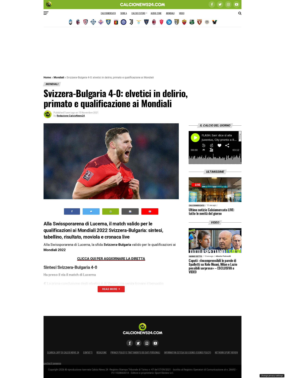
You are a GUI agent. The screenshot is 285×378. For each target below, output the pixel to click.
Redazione (101, 352)
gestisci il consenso (52, 363)
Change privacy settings (272, 376)
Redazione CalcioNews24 (71, 115)
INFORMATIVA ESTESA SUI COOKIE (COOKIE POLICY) (187, 352)
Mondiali (170, 13)
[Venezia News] (214, 22)
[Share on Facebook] (72, 211)
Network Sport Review (226, 352)
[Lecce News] (146, 22)
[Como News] (93, 22)
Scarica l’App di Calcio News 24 (63, 352)
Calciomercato (108, 13)
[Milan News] (154, 22)
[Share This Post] (110, 211)
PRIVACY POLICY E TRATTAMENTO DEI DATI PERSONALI (135, 352)
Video (181, 13)
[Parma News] (176, 22)
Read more (109, 289)
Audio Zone (156, 13)
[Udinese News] (207, 22)
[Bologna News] (78, 22)
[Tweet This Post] (91, 211)
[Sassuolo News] (192, 22)
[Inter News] (123, 22)
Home (47, 77)
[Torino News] (199, 22)
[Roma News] (184, 22)
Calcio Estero (138, 13)
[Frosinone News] (108, 22)
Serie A (123, 13)
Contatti (88, 352)
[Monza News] (161, 22)
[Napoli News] (169, 22)
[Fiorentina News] (101, 22)
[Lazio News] (138, 22)
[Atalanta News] (70, 22)
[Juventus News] (131, 22)
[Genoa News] (116, 22)
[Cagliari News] (85, 22)
